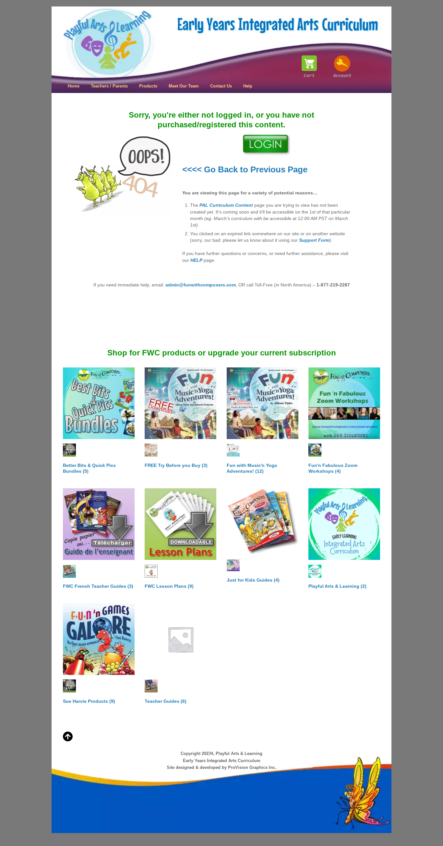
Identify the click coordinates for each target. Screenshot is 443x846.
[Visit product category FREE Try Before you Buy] (180, 403)
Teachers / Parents (109, 86)
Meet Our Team (184, 86)
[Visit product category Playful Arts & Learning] (344, 524)
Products (148, 86)
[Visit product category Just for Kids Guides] (262, 521)
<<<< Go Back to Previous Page (244, 169)
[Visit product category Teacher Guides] (180, 639)
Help (247, 86)
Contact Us (221, 86)
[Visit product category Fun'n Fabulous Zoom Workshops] (344, 403)
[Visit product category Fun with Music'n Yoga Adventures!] (262, 403)
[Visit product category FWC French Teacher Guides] (99, 524)
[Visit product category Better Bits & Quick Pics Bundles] (99, 403)
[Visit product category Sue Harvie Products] (99, 639)
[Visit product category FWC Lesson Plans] (180, 524)
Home (73, 86)
